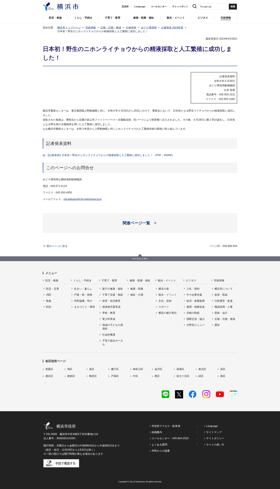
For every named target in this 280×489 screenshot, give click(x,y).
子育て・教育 (109, 280)
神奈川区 (138, 369)
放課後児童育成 (111, 306)
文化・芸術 (164, 300)
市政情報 (90, 27)
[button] (140, 223)
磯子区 (115, 369)
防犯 (48, 306)
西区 (157, 376)
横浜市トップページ (69, 27)
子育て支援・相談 (112, 294)
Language (212, 426)
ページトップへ (140, 258)
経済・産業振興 (196, 300)
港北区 (202, 369)
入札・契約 (193, 288)
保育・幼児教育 (111, 300)
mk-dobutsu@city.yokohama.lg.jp (82, 199)
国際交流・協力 (196, 319)
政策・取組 (221, 294)
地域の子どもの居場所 (112, 327)
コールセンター (159, 6)
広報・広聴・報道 (110, 27)
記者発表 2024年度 (172, 27)
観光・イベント (167, 280)
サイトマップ (214, 432)
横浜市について (224, 288)
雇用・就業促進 (196, 306)
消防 (48, 294)
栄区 (222, 369)
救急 (48, 300)
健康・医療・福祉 (140, 280)
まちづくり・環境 (84, 306)
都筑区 (71, 376)
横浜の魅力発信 (167, 312)
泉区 (91, 369)
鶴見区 (93, 376)
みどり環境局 (149, 27)
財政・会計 (221, 312)
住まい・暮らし (83, 288)
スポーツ (163, 306)
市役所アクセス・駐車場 (166, 426)
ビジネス (191, 280)
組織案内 (157, 432)
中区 (135, 376)
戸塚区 (115, 376)
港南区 (180, 369)
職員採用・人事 (224, 306)
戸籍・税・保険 (83, 294)
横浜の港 (163, 288)
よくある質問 (159, 444)
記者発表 (131, 27)
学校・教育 (108, 312)
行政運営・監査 (224, 300)
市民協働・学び (83, 300)
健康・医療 (136, 288)
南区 (222, 376)
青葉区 (49, 369)
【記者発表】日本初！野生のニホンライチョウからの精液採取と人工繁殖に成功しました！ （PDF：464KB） (110, 155)
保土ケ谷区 (182, 376)
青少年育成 (108, 319)
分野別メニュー (196, 325)
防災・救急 (51, 280)
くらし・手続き (82, 280)
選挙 (217, 325)
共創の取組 (193, 312)
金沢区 (158, 369)
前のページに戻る (57, 246)
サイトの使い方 (215, 444)
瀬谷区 (49, 376)
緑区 (201, 376)
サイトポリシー (215, 438)
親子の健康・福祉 (112, 288)
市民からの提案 (161, 450)
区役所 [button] (125, 6)
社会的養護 (108, 334)
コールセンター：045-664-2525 (170, 438)
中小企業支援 (194, 294)
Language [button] (139, 6)
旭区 (69, 369)
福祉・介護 (136, 294)
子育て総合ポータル (112, 342)
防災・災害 (52, 288)
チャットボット (180, 6)
